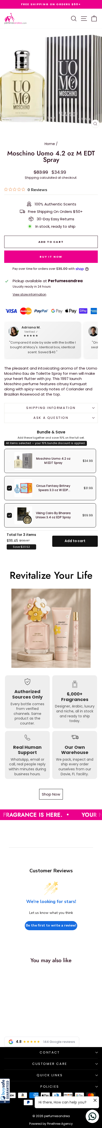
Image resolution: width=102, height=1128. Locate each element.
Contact (50, 1052)
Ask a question (50, 417)
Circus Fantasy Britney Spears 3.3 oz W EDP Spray (53, 490)
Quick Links (50, 1075)
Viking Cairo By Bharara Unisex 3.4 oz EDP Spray (53, 515)
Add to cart (75, 541)
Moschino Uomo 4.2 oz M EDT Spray (53, 461)
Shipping (32, 177)
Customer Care (49, 1063)
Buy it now (51, 257)
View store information (29, 295)
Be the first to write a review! (51, 925)
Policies (49, 1086)
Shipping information (51, 407)
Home (50, 143)
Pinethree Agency (60, 1124)
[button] (5, 1090)
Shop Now (51, 794)
